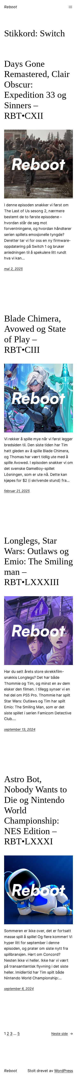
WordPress (63, 1071)
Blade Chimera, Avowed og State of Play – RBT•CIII (35, 334)
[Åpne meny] (70, 7)
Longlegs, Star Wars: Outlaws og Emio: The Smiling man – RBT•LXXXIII (38, 561)
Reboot (10, 7)
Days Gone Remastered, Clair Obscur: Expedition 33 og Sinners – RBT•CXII (37, 90)
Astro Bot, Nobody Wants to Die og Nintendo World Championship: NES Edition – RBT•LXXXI (35, 810)
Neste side (62, 1034)
